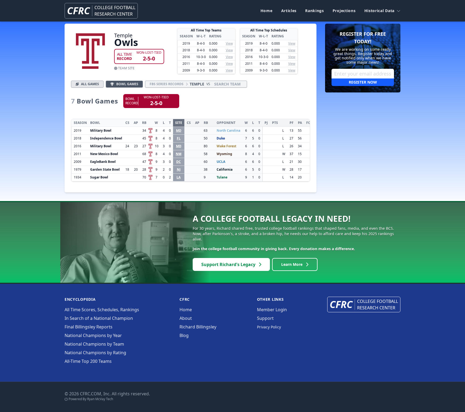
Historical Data (379, 10)
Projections (344, 10)
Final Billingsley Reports (88, 327)
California (224, 169)
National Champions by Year (93, 335)
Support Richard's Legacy (228, 264)
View (229, 43)
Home (266, 10)
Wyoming (224, 154)
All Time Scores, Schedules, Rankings (102, 310)
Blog (184, 335)
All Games (90, 84)
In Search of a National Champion (99, 318)
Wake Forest (226, 146)
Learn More (291, 264)
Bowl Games (127, 84)
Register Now (363, 82)
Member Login (272, 310)
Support (265, 318)
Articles (289, 10)
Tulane (222, 177)
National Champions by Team (94, 344)
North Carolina (228, 130)
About (185, 318)
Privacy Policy (269, 326)
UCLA (221, 161)
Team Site (126, 68)
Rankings (314, 10)
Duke (221, 138)
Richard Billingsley (197, 327)
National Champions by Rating (95, 353)
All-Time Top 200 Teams (88, 361)
